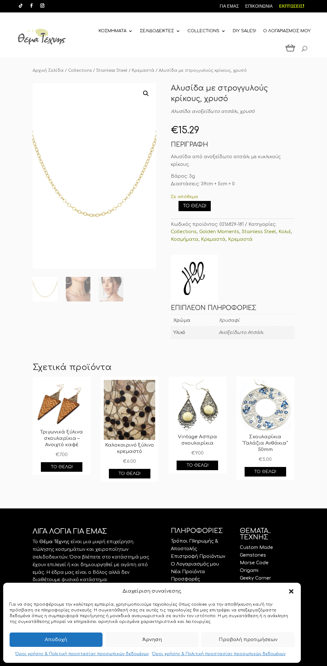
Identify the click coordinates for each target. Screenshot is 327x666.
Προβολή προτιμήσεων (248, 639)
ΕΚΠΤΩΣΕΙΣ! (291, 6)
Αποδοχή (56, 639)
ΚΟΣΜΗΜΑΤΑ (112, 31)
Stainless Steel (111, 70)
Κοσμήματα (184, 239)
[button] (291, 591)
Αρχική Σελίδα (48, 70)
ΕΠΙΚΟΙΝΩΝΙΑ (259, 6)
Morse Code (254, 562)
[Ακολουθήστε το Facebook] (31, 6)
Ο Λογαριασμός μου (195, 564)
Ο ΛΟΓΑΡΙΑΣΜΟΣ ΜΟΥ (287, 31)
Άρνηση (152, 639)
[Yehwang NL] (194, 280)
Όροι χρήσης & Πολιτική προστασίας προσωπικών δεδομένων (82, 654)
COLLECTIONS (203, 31)
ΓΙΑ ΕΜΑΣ (229, 6)
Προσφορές (185, 579)
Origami (249, 570)
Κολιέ (284, 231)
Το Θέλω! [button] (62, 467)
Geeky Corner (255, 578)
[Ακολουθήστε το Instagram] (42, 6)
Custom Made (256, 547)
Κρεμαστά (143, 70)
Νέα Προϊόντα (188, 571)
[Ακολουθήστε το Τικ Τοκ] (20, 6)
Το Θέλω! (194, 206)
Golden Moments (219, 231)
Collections (80, 70)
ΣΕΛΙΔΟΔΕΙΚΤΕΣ (157, 31)
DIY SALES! (244, 31)
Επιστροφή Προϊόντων (198, 556)
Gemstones (253, 555)
